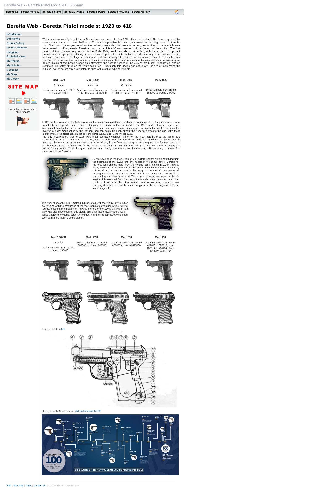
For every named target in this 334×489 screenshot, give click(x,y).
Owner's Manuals (17, 47)
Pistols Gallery (15, 43)
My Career (13, 78)
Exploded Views (16, 56)
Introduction (14, 34)
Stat (9, 485)
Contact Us (40, 485)
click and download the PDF (88, 411)
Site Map (18, 485)
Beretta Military (141, 11)
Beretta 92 (12, 11)
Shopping (12, 69)
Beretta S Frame (51, 11)
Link (63, 329)
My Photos (13, 61)
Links (29, 485)
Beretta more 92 (30, 11)
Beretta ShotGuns (118, 11)
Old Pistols (13, 38)
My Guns (12, 74)
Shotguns (12, 52)
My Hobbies (14, 65)
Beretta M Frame (74, 11)
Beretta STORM (96, 11)
